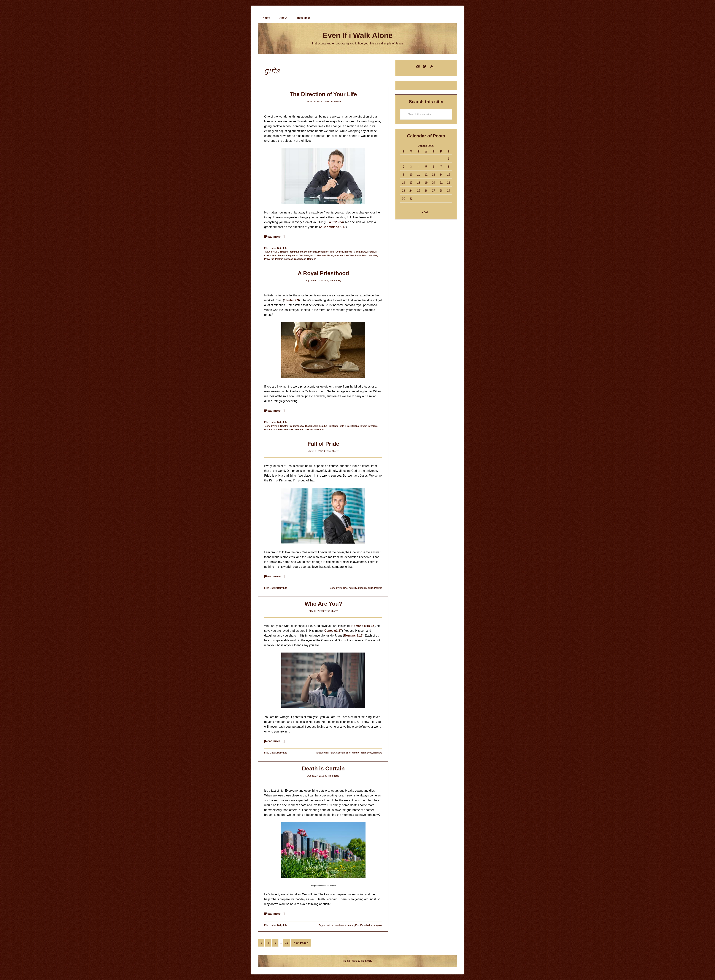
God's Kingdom (344, 251)
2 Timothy (283, 251)
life (361, 925)
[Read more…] (274, 236)
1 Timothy (283, 426)
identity (356, 752)
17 (410, 182)
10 (287, 942)
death (350, 925)
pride (370, 588)
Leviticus (373, 426)
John (363, 752)
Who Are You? (323, 604)
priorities (372, 255)
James (281, 255)
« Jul (425, 212)
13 (433, 174)
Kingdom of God (294, 255)
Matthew (321, 255)
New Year (349, 255)
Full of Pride (323, 444)
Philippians (361, 255)
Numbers (288, 429)
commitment (296, 251)
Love (369, 752)
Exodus (323, 426)
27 (433, 190)
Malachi (268, 429)
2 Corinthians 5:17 (333, 227)
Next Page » (301, 944)
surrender (319, 429)
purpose (288, 259)
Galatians (333, 426)
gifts (332, 251)
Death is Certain (323, 768)
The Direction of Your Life (323, 94)
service (309, 429)
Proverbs (269, 259)
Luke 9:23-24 (334, 222)
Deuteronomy (297, 426)
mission (338, 255)
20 (433, 182)
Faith (332, 752)
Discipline (323, 251)
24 (410, 190)
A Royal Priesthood (323, 273)
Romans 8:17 (353, 635)
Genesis (340, 752)
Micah (330, 255)
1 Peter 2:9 (291, 300)
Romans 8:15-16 (362, 625)
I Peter (370, 251)
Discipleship (310, 251)
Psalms (279, 259)
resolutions (300, 259)
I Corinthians (359, 251)
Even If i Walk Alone (358, 35)
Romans (311, 259)
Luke (306, 255)
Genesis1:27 (333, 630)
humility (353, 588)
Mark (313, 255)
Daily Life (282, 248)
